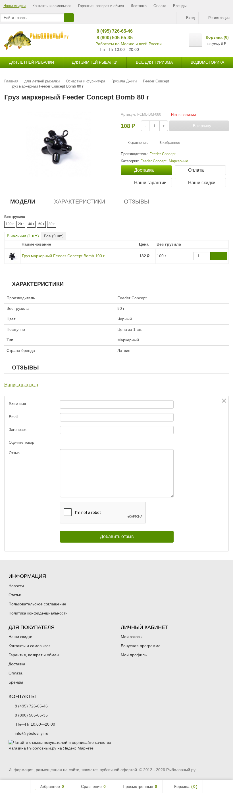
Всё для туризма (154, 62)
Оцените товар (21, 442)
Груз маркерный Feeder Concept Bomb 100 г (63, 256)
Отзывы (136, 201)
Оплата (159, 6)
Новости (16, 586)
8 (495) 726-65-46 (113, 31)
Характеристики (79, 201)
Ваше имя (17, 404)
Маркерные (178, 161)
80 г (52, 224)
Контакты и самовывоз (51, 6)
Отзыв (14, 453)
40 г (31, 224)
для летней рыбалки (31, 62)
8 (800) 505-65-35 (113, 37)
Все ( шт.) (54, 236)
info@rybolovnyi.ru (31, 733)
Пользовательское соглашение (37, 604)
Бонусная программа (141, 645)
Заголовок (17, 429)
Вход (190, 18)
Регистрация (219, 18)
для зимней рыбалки (95, 62)
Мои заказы (131, 636)
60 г (41, 224)
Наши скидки (14, 6)
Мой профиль (134, 655)
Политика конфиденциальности (38, 613)
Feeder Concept (153, 161)
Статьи (15, 595)
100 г (10, 224)
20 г (21, 224)
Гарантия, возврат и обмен (101, 6)
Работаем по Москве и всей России (128, 43)
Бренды (179, 6)
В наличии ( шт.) (23, 236)
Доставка (139, 6)
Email (13, 417)
